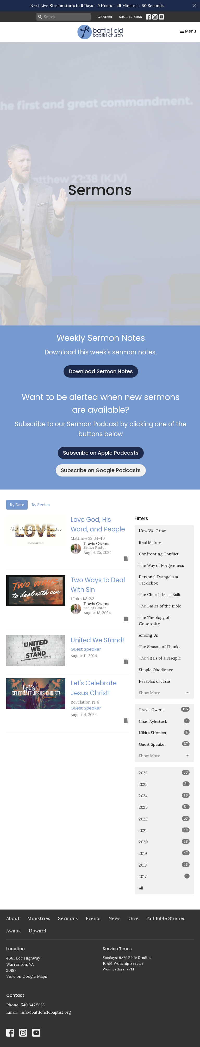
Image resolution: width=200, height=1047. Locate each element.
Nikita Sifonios (163, 732)
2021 (163, 830)
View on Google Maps (26, 976)
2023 (163, 807)
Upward (37, 931)
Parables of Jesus (155, 681)
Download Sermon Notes (101, 371)
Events (93, 918)
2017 (163, 876)
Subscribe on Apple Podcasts (101, 452)
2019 (163, 853)
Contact (104, 16)
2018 (163, 865)
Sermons (68, 918)
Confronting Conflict (159, 553)
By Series (41, 504)
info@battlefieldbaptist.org (46, 1012)
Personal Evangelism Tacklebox (158, 579)
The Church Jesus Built (160, 594)
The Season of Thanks (159, 646)
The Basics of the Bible (160, 606)
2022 (163, 819)
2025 (163, 784)
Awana (13, 931)
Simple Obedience (156, 669)
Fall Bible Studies (165, 918)
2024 (163, 795)
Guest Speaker (163, 744)
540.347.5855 (130, 16)
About (13, 918)
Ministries (38, 918)
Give (133, 918)
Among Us (148, 635)
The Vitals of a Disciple (160, 658)
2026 (163, 772)
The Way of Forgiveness (161, 565)
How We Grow (152, 530)
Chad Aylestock (163, 721)
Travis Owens (163, 709)
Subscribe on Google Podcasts (101, 470)
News (114, 918)
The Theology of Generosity (154, 620)
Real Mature (150, 542)
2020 (163, 841)
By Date (17, 504)
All (141, 888)
